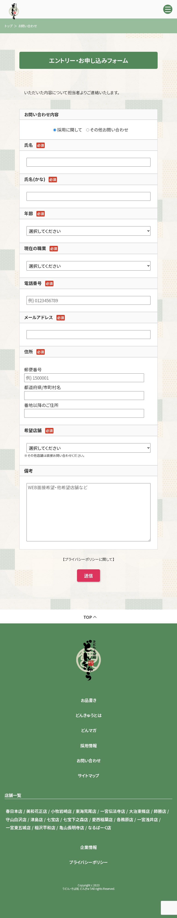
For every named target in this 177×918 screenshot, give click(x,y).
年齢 (28, 213)
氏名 (28, 145)
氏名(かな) (34, 179)
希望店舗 (33, 430)
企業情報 (88, 847)
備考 (28, 470)
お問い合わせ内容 (41, 114)
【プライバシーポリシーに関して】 (88, 559)
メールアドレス (38, 317)
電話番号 (33, 283)
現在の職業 (35, 248)
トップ (9, 26)
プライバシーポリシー (88, 862)
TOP (87, 617)
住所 (28, 351)
